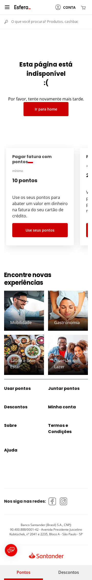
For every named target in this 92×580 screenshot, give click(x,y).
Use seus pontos (40, 230)
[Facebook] (52, 501)
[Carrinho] (84, 7)
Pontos (23, 572)
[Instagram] (63, 501)
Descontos (68, 572)
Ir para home (46, 109)
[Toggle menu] (7, 7)
